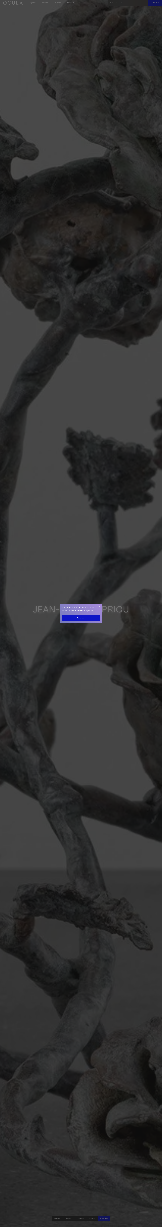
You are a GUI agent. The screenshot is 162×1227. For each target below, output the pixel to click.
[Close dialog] (99, 607)
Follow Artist (81, 618)
